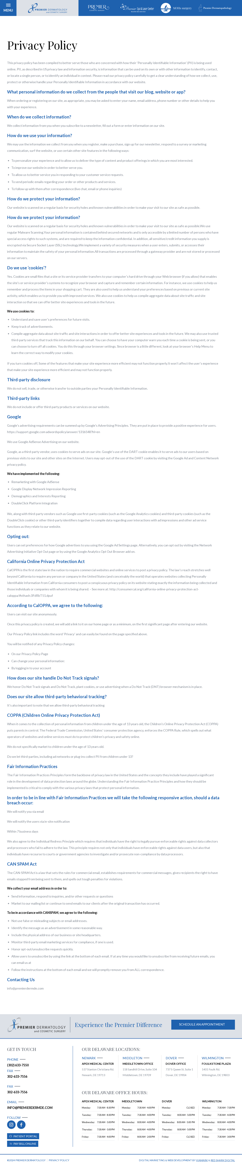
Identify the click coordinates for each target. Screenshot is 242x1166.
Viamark (202, 1160)
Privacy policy (59, 1160)
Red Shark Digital (223, 1160)
